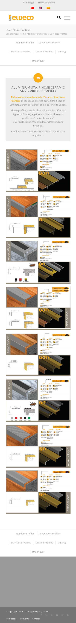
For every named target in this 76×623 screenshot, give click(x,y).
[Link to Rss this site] (62, 615)
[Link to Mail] (67, 615)
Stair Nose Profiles (18, 30)
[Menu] (65, 18)
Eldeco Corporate (46, 2)
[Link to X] (51, 615)
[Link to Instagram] (46, 615)
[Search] (57, 18)
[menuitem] (28, 3)
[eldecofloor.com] (31, 18)
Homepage (28, 2)
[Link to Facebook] (41, 615)
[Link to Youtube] (57, 615)
